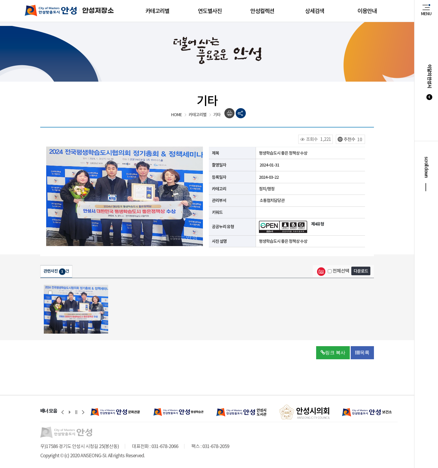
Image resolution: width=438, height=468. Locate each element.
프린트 (229, 113)
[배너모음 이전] (62, 412)
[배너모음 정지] (76, 412)
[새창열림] (116, 412)
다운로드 (361, 271)
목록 (364, 352)
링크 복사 (335, 352)
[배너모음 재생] (69, 412)
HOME (176, 114)
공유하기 (241, 113)
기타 (216, 114)
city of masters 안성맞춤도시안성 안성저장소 (63, 10)
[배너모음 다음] (83, 412)
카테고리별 (197, 114)
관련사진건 (56, 271)
